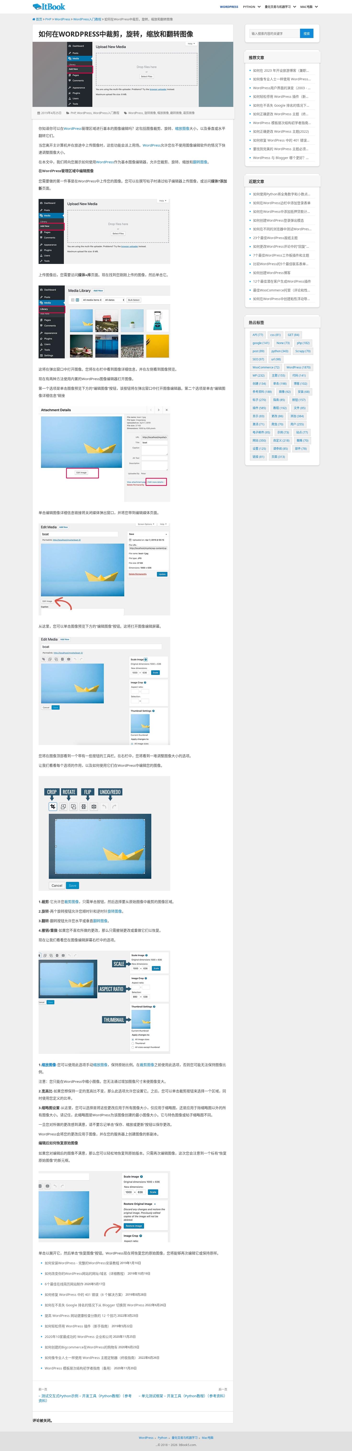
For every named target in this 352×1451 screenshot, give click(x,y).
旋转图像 (150, 113)
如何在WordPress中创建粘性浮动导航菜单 (282, 299)
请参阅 (280, 449)
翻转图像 (176, 113)
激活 (258, 424)
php (303, 343)
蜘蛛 (302, 440)
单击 (280, 384)
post (258, 351)
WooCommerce (266, 367)
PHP (48, 19)
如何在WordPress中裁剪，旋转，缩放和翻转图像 (116, 33)
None (283, 343)
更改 (277, 416)
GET (293, 335)
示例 (283, 432)
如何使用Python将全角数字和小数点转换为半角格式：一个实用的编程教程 (282, 194)
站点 (302, 432)
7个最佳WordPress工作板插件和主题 (281, 255)
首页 (38, 19)
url (276, 359)
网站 (259, 440)
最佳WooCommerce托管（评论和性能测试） (282, 290)
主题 (278, 375)
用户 (297, 424)
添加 (297, 416)
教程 (280, 408)
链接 (258, 457)
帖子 (259, 400)
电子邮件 (261, 432)
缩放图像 (163, 113)
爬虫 (277, 424)
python (280, 351)
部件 (301, 449)
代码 (299, 375)
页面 (278, 457)
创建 (259, 384)
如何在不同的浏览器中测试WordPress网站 (282, 229)
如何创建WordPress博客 (271, 273)
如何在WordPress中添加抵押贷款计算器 (282, 211)
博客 (300, 384)
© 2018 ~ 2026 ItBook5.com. (177, 1445)
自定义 (281, 440)
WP (259, 375)
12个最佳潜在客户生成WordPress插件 (282, 281)
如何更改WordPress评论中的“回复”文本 (282, 246)
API (258, 335)
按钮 (299, 400)
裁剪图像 (189, 113)
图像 (285, 392)
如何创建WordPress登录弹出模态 (278, 220)
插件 (259, 408)
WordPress (62, 19)
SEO (258, 359)
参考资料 (262, 392)
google (261, 343)
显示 (258, 416)
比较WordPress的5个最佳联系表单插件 (282, 264)
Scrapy (303, 351)
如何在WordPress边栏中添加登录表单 (282, 203)
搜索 (307, 33)
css (275, 335)
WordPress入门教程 (87, 19)
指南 (279, 400)
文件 (300, 408)
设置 (259, 449)
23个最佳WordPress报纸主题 (275, 238)
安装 (304, 392)
